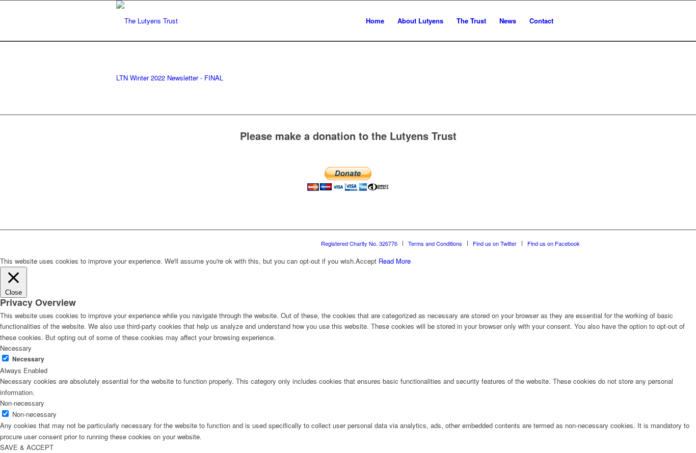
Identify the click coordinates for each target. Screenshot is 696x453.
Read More (395, 261)
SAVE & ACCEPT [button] (26, 447)
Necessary (28, 359)
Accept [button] (366, 261)
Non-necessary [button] (22, 403)
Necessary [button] (16, 348)
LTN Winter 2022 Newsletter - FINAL (169, 77)
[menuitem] (375, 21)
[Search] (570, 21)
